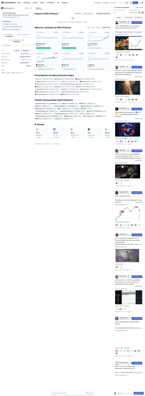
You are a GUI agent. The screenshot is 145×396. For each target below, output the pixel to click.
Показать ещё (139, 7)
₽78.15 (87, 113)
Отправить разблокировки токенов (13, 26)
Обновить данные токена (10, 24)
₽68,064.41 (82, 108)
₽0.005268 (95, 116)
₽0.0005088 (50, 116)
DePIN (3, 72)
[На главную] (8, 2)
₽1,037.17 (73, 111)
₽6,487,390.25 (49, 103)
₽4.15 (88, 103)
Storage (13, 72)
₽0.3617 (64, 118)
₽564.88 (70, 103)
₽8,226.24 (93, 106)
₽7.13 (73, 116)
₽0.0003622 (97, 111)
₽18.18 (44, 118)
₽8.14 (66, 113)
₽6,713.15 (46, 108)
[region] (55, 2)
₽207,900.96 (67, 106)
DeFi (8, 72)
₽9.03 (65, 108)
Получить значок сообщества (11, 29)
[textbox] (127, 393)
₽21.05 (47, 111)
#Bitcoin (124, 280)
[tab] (78, 13)
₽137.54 (44, 106)
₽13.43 (44, 113)
